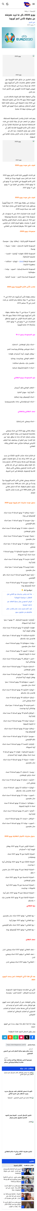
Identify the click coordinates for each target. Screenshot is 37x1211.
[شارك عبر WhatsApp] (16, 1037)
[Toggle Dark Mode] (7, 4)
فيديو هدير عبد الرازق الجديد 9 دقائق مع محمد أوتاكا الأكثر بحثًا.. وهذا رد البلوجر (12, 1204)
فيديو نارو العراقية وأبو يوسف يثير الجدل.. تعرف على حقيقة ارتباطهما (12, 1171)
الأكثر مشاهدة (29, 1165)
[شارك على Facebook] (32, 1037)
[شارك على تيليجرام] (5, 1037)
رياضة (26, 11)
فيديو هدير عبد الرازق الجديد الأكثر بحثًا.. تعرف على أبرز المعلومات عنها (12, 1187)
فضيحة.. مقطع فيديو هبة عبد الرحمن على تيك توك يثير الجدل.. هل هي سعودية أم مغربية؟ (12, 1197)
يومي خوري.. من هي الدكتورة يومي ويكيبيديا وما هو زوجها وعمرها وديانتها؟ (12, 1179)
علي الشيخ (32, 22)
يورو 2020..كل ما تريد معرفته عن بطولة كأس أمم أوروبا (20, 17)
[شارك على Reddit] (10, 1037)
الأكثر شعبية (18, 1165)
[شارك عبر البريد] (21, 1037)
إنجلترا (21, 261)
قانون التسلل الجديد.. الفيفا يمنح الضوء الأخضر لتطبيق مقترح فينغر (18, 1116)
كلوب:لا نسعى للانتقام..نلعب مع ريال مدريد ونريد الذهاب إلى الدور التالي (18, 1092)
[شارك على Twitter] (27, 1037)
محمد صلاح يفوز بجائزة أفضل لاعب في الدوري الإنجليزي (18, 1051)
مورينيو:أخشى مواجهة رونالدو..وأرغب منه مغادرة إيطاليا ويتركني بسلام (18, 1060)
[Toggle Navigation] (34, 4)
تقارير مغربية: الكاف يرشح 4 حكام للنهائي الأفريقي (18, 1152)
